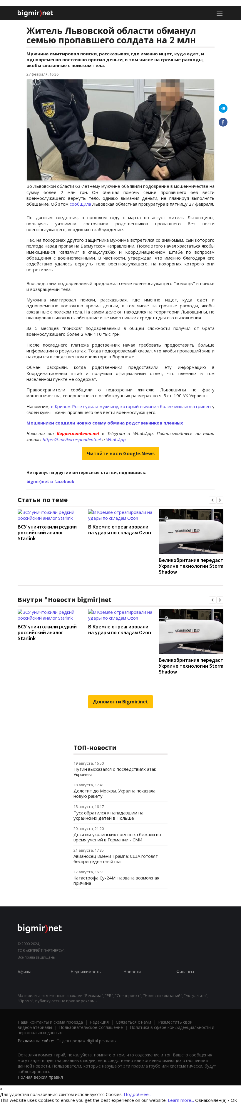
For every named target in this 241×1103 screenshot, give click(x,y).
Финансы (185, 971)
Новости (132, 971)
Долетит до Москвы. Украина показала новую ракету (114, 793)
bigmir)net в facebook (50, 481)
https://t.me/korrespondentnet (72, 439)
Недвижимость (86, 971)
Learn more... (181, 1100)
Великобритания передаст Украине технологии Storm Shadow (191, 566)
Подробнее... (137, 1094)
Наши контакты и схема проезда (50, 1022)
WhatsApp (116, 439)
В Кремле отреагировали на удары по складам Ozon (119, 529)
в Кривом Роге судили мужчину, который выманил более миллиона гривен (131, 406)
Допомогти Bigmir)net (120, 701)
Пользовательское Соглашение (91, 1027)
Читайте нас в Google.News (121, 453)
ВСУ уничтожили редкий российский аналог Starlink (47, 532)
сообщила (81, 204)
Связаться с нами (133, 1022)
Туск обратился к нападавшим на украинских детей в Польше (108, 815)
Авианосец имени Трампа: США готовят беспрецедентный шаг (115, 858)
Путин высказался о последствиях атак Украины (114, 771)
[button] (212, 500)
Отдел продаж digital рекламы (86, 1041)
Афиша (24, 971)
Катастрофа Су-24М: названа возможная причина (116, 880)
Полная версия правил (40, 1077)
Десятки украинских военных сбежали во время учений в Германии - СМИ (117, 837)
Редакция (99, 1022)
